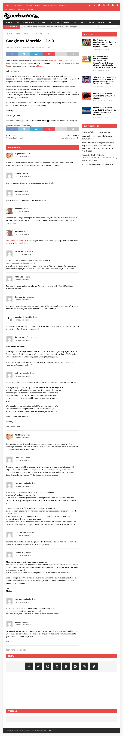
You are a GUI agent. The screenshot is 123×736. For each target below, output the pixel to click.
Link (17, 22)
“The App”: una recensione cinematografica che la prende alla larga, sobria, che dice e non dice (104, 80)
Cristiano (18, 174)
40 (111, 101)
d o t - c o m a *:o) (22, 337)
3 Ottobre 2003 (14, 47)
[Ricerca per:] (105, 26)
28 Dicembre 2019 (100, 86)
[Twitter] (90, 5)
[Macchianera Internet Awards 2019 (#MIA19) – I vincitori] (86, 96)
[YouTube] (104, 5)
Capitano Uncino (22, 483)
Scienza (101, 22)
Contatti (31, 9)
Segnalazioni (28, 22)
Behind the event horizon (100, 132)
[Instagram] (94, 5)
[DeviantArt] (118, 5)
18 (49, 47)
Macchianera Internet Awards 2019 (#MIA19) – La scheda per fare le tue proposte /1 (104, 111)
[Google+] (113, 5)
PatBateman (20, 251)
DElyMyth (19, 153)
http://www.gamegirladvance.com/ (20, 263)
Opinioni (8, 22)
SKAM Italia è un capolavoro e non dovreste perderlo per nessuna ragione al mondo (104, 43)
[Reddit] (108, 5)
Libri (75, 22)
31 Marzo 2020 (99, 70)
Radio (20, 9)
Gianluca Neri (20, 297)
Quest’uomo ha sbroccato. (102, 164)
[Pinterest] (99, 5)
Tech (109, 22)
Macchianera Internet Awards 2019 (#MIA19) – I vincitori (104, 95)
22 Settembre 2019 (101, 101)
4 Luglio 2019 (99, 117)
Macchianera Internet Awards (54, 5)
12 (108, 70)
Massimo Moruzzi (22, 317)
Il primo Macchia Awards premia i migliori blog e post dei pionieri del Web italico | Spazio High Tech (98, 145)
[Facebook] (85, 5)
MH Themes (48, 731)
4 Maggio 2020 (99, 49)
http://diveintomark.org (16, 240)
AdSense (39, 66)
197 (108, 49)
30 (107, 117)
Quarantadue (17, 5)
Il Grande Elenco (33, 5)
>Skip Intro (67, 63)
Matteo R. (19, 553)
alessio (18, 208)
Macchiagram (10, 9)
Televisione (55, 22)
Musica (66, 22)
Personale (42, 22)
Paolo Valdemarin (56, 60)
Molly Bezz (27, 47)
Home (7, 5)
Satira (82, 22)
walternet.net (21, 373)
